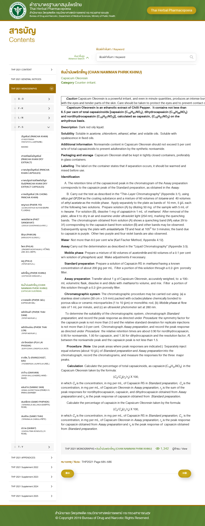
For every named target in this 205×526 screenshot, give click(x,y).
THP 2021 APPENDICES (23, 457)
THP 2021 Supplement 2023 (24, 477)
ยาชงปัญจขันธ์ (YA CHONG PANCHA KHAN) (34, 195)
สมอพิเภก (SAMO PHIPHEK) (35, 404)
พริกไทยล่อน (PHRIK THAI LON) (34, 330)
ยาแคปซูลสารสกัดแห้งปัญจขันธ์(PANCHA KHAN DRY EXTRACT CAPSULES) (34, 184)
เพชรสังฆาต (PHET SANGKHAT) (34, 222)
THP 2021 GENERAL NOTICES (26, 79)
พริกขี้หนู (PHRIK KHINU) (33, 274)
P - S (20, 127)
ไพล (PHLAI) (35, 249)
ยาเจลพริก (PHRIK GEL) (33, 301)
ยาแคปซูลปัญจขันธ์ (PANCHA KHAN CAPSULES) (35, 171)
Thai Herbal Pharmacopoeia (171, 10)
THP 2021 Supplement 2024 (24, 486)
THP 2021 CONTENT (21, 69)
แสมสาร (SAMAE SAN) (35, 389)
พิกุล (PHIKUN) (30, 236)
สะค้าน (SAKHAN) (34, 375)
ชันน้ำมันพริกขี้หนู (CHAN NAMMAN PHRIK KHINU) (34, 288)
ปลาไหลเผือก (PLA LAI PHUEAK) (35, 345)
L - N (20, 118)
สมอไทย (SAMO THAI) (33, 417)
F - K (20, 108)
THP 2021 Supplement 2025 (24, 496)
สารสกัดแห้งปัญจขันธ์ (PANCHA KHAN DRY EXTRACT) (32, 159)
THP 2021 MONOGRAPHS (24, 88)
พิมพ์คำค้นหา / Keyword (110, 49)
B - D (21, 99)
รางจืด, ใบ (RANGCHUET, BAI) (35, 360)
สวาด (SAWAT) (33, 430)
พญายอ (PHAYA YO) (35, 207)
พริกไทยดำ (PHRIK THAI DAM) (33, 315)
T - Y (20, 447)
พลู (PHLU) (28, 262)
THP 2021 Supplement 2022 (24, 467)
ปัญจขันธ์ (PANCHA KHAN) (34, 141)
